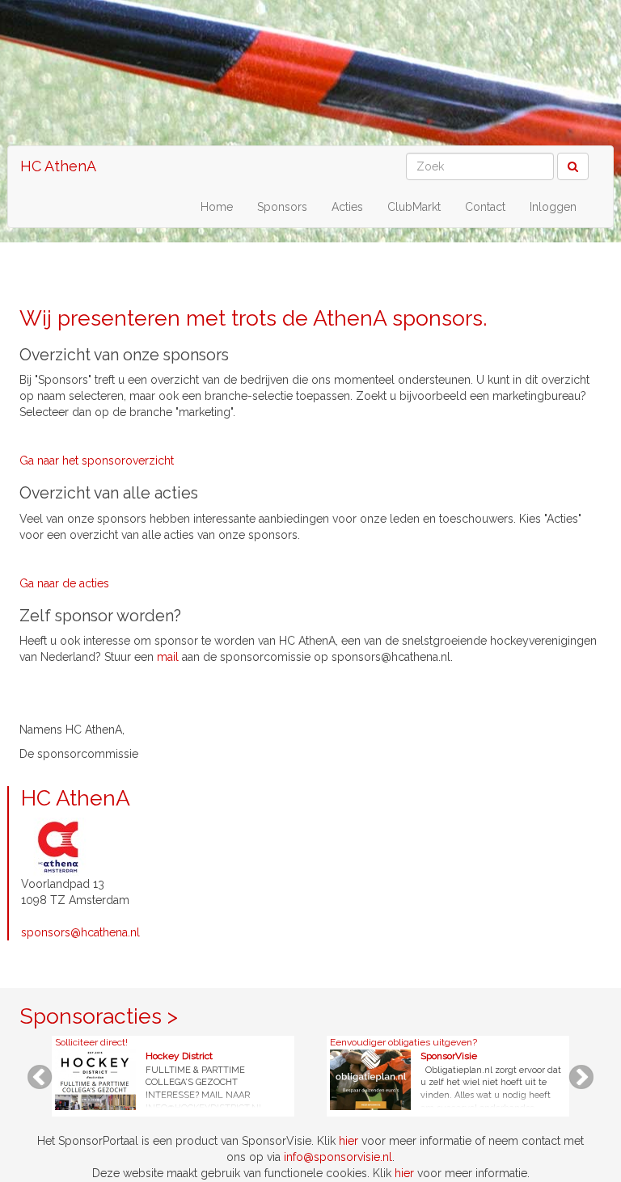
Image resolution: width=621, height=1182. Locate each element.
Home (217, 206)
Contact (485, 206)
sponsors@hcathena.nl (80, 932)
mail (168, 656)
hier (348, 1140)
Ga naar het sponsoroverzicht (96, 460)
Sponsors (282, 206)
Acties (347, 206)
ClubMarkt (414, 206)
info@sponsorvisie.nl (338, 1156)
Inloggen (553, 206)
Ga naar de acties (64, 583)
